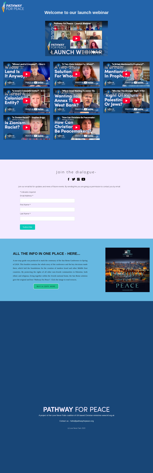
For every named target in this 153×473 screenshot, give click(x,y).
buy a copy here (46, 286)
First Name (25, 204)
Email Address (26, 195)
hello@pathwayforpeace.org (82, 421)
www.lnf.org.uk (107, 415)
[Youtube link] (83, 179)
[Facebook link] (68, 179)
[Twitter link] (74, 179)
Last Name (25, 213)
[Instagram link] (78, 179)
